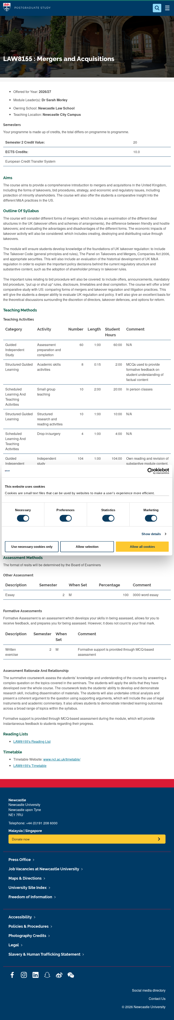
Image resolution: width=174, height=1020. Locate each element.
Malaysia (15, 831)
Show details (151, 534)
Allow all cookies (142, 546)
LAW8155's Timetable (29, 765)
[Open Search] (157, 8)
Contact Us (157, 998)
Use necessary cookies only (31, 546)
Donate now (21, 839)
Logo (7, 8)
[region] (87, 407)
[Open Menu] (167, 8)
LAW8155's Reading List (32, 741)
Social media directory (149, 990)
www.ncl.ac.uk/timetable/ (61, 759)
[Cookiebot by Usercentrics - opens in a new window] (150, 471)
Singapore (33, 831)
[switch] (66, 518)
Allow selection (87, 546)
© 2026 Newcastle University (144, 1006)
